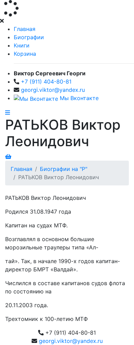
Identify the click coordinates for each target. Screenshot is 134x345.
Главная (24, 28)
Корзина (25, 53)
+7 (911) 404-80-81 (46, 81)
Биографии (29, 37)
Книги (22, 45)
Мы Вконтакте (78, 98)
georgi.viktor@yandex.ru (53, 89)
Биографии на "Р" (63, 168)
